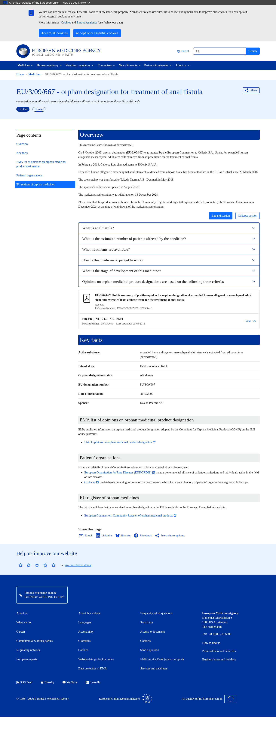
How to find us (211, 642)
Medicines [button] (23, 65)
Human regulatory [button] (47, 65)
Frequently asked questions (156, 613)
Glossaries (84, 640)
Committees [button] (105, 65)
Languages (84, 622)
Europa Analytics (87, 22)
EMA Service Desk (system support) (162, 659)
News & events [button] (128, 65)
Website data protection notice (96, 659)
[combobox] (219, 51)
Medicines (34, 74)
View (248, 321)
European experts (26, 659)
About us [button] (181, 65)
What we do (23, 622)
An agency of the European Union (202, 698)
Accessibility (86, 631)
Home (20, 74)
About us (21, 613)
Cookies (66, 22)
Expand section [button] (221, 215)
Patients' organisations (29, 175)
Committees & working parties (34, 640)
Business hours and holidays (219, 659)
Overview (22, 143)
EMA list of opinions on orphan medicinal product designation (41, 164)
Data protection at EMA (92, 668)
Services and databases (153, 668)
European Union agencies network (119, 698)
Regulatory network (28, 650)
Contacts (145, 640)
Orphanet (89, 482)
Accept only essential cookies (97, 33)
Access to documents (152, 631)
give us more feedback (78, 565)
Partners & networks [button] (156, 65)
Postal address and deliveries (219, 651)
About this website (89, 613)
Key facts (22, 152)
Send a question (149, 650)
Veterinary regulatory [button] (78, 65)
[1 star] (20, 565)
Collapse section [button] (247, 215)
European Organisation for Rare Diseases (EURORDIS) (117, 472)
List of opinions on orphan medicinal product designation (118, 442)
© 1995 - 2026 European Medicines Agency (42, 698)
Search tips (146, 622)
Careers (20, 631)
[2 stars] (24, 565)
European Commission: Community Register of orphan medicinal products (128, 515)
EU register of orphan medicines (35, 184)
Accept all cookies (54, 33)
